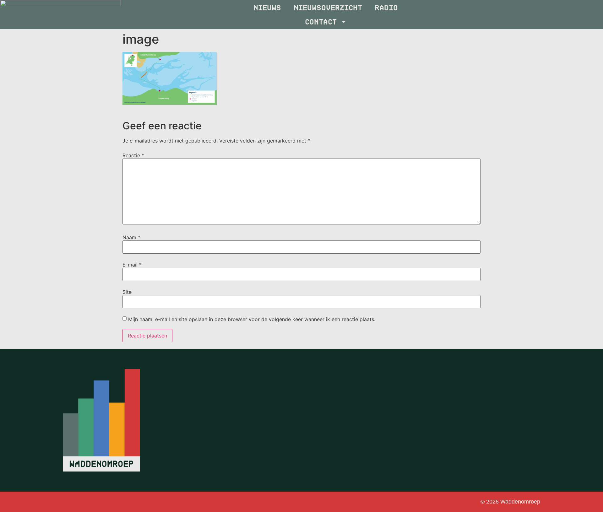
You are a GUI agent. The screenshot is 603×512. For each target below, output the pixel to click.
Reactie (133, 155)
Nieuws (268, 7)
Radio (387, 7)
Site (127, 291)
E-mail (132, 264)
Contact (321, 21)
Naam (131, 237)
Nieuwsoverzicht (328, 7)
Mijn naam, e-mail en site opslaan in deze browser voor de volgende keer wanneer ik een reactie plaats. (251, 319)
